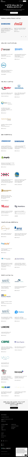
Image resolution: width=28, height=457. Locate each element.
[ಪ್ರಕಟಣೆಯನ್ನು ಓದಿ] (21, 371)
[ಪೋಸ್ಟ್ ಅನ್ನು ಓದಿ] (7, 49)
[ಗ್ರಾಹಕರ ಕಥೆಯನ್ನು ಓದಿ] (7, 88)
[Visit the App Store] (8, 448)
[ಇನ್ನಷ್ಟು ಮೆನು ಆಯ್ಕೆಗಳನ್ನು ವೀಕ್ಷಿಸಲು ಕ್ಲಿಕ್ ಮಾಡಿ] (27, 1)
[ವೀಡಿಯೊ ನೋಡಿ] (21, 206)
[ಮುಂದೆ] (26, 37)
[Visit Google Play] (3, 448)
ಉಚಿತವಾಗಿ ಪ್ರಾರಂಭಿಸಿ (14, 12)
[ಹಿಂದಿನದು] (23, 37)
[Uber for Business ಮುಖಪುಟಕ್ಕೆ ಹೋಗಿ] (3, 1)
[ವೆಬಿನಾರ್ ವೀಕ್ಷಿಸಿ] (7, 65)
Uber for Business (3, 414)
